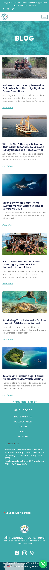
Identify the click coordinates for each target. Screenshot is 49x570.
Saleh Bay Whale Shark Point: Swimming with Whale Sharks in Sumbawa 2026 (22, 205)
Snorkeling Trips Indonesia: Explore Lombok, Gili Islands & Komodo (24, 322)
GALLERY (23, 426)
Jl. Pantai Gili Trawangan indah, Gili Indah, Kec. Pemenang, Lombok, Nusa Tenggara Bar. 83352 (25, 454)
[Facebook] (3, 9)
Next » (32, 402)
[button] (43, 564)
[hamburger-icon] (45, 17)
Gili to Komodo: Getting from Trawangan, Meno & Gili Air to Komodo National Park (21, 264)
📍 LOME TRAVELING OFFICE (16, 513)
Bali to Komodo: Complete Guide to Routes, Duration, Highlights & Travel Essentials (23, 88)
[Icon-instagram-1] (24, 553)
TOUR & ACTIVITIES (23, 416)
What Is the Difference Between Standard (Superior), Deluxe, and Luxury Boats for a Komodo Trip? (23, 147)
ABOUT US (23, 436)
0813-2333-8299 (19, 464)
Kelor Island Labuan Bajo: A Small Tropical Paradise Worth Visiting (23, 377)
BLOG (23, 431)
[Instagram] (8, 9)
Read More (7, 108)
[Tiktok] (13, 9)
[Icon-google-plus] (32, 553)
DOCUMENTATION (23, 421)
